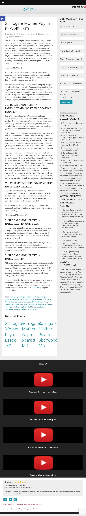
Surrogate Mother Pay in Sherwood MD (48, 334)
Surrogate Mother (35, 299)
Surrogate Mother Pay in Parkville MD (38, 304)
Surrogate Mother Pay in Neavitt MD (31, 334)
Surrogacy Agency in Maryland (14, 509)
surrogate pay (39, 307)
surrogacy (13, 297)
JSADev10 (11, 34)
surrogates (32, 309)
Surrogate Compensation (28, 297)
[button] (2, 18)
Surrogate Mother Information (35, 302)
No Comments (17, 37)
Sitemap (19, 504)
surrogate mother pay (14, 304)
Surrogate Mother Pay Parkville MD (19, 307)
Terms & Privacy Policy (69, 113)
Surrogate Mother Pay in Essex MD (14, 334)
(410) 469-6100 (9, 504)
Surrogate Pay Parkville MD (16, 309)
